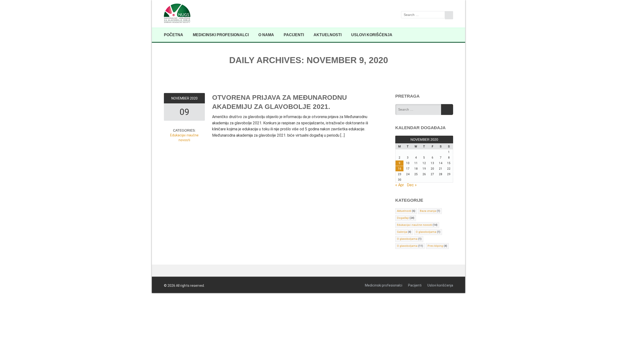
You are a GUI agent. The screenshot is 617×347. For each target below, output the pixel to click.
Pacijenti (294, 35)
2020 (194, 98)
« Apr (399, 185)
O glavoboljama (426, 232)
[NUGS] (179, 14)
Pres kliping (435, 245)
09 (184, 112)
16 (399, 168)
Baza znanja (428, 211)
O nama (266, 35)
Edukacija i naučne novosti (414, 225)
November (180, 98)
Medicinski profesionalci (221, 35)
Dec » (412, 185)
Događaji (403, 218)
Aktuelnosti (328, 35)
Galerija (402, 232)
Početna (173, 35)
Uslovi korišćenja (371, 35)
